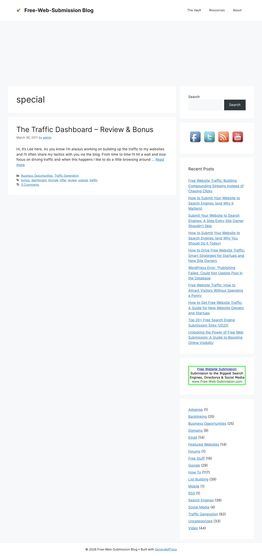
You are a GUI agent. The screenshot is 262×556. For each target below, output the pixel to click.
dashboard (38, 180)
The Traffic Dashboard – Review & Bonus (84, 129)
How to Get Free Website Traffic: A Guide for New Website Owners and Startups (216, 308)
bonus (25, 180)
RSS (191, 493)
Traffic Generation (66, 175)
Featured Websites (203, 444)
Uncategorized (200, 521)
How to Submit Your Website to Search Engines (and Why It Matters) (214, 203)
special (83, 180)
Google (53, 180)
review (72, 180)
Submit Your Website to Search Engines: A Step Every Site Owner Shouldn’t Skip (216, 220)
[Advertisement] (131, 51)
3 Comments (30, 184)
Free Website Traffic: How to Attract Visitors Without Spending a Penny (215, 290)
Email (192, 437)
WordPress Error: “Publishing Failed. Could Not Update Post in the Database (215, 273)
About (237, 10)
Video (193, 528)
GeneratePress (166, 549)
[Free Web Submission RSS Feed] (224, 143)
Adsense (195, 410)
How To (194, 472)
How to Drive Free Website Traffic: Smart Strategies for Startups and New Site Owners (216, 255)
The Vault (194, 10)
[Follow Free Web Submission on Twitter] (210, 143)
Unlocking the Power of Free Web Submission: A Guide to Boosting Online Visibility (215, 337)
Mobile (193, 486)
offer (63, 180)
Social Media (198, 507)
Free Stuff (196, 458)
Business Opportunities (37, 175)
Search (194, 97)
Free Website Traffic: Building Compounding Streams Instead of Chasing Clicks (216, 186)
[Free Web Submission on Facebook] (195, 143)
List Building (198, 479)
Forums (194, 451)
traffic (93, 180)
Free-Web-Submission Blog (59, 10)
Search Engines (201, 500)
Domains (195, 430)
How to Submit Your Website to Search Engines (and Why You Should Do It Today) (214, 238)
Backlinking (197, 417)
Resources (217, 10)
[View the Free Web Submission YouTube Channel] (238, 143)
